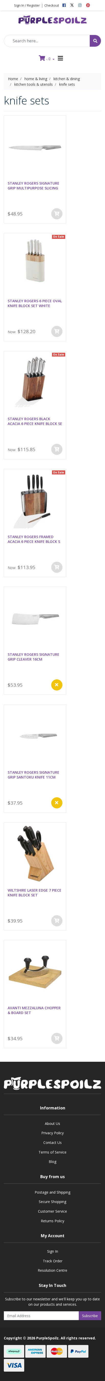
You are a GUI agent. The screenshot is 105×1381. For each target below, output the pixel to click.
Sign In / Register (27, 5)
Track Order (52, 1261)
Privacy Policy (52, 1132)
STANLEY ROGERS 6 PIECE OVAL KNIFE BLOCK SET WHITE (35, 303)
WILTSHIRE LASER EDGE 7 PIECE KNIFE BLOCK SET (34, 892)
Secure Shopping (52, 1201)
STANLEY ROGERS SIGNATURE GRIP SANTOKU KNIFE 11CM (33, 775)
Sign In (52, 1251)
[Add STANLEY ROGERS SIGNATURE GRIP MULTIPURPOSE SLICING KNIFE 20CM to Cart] (56, 213)
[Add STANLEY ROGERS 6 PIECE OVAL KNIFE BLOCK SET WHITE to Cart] (56, 331)
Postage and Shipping (52, 1192)
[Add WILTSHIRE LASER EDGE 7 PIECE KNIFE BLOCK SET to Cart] (56, 920)
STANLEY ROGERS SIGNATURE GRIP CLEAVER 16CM (33, 657)
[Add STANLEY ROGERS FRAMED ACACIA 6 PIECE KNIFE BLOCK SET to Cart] (56, 567)
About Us (52, 1123)
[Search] (95, 41)
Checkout (51, 5)
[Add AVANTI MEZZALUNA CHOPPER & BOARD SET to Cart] (56, 1038)
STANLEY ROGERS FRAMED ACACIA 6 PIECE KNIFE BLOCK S (34, 539)
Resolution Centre (52, 1270)
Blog (52, 1161)
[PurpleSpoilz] (52, 18)
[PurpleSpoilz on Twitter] (72, 5)
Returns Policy (52, 1220)
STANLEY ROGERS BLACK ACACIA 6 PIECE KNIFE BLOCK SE (35, 421)
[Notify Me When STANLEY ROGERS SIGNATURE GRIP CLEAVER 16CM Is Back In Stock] (56, 684)
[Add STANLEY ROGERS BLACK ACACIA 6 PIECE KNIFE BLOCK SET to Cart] (56, 449)
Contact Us (52, 1142)
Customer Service (52, 1211)
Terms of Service (52, 1152)
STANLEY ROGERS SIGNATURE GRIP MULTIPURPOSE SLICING (33, 185)
